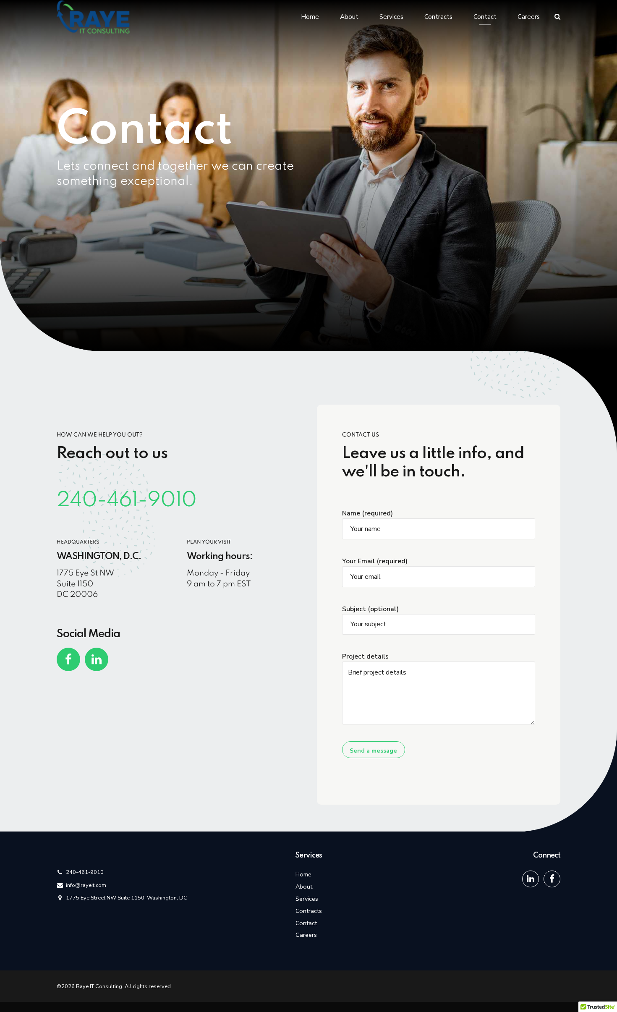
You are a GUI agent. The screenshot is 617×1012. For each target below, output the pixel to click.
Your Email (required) (375, 561)
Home (310, 17)
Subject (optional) (370, 609)
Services (391, 17)
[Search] (557, 16)
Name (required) (367, 513)
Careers (529, 17)
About (349, 17)
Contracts (438, 17)
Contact (485, 17)
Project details (365, 656)
